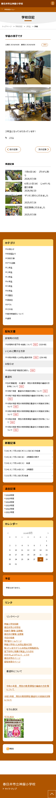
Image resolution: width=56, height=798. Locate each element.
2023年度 (10, 505)
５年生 (9, 286)
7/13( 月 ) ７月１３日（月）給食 (17, 475)
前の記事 (13, 149)
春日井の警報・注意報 (13, 634)
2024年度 (10, 502)
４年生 (9, 281)
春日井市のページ (12, 658)
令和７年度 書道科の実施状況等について (27, 391)
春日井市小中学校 (12, 627)
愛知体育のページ (12, 661)
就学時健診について (15, 313)
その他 (10, 309)
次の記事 (42, 149)
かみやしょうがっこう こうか (16, 654)
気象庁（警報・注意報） (13, 630)
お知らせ (10, 249)
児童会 (10, 295)
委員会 (10, 300)
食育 (9, 318)
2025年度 (10, 498)
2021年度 (10, 512)
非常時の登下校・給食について (26, 344)
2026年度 (10, 495)
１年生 (9, 267)
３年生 (9, 276)
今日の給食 (9, 637)
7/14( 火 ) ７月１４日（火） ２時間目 (18, 469)
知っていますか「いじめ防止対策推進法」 (21, 647)
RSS (11, 748)
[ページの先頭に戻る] (52, 794)
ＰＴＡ (9, 304)
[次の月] (48, 533)
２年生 (9, 272)
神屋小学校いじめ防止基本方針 (18, 644)
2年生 (11, 137)
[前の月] (7, 533)
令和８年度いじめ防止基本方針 (27, 357)
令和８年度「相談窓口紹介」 (20, 370)
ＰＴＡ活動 (11, 263)
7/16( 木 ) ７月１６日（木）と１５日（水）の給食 (22, 450)
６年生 (9, 290)
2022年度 (10, 508)
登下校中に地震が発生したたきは (19, 651)
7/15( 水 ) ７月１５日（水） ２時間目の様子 (21, 457)
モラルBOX (9, 716)
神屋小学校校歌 (11, 623)
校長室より (11, 253)
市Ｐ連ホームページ (13, 640)
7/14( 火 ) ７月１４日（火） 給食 (17, 463)
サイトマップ (11, 788)
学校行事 (11, 258)
